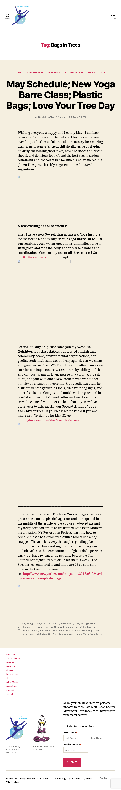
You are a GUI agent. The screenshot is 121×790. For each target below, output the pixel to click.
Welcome (10, 654)
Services (10, 662)
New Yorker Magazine (66, 627)
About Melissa (13, 658)
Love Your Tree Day (42, 627)
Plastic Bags (64, 630)
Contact (10, 690)
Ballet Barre (66, 623)
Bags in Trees (44, 623)
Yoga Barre (96, 634)
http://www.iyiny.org (36, 257)
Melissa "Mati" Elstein (53, 117)
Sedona (76, 630)
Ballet (56, 623)
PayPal (9, 694)
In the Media (12, 682)
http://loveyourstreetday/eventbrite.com (50, 420)
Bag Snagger (29, 623)
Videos (9, 670)
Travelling (77, 72)
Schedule (10, 666)
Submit (72, 762)
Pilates (34, 630)
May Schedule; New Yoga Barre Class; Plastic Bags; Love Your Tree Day (60, 94)
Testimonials (12, 674)
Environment (36, 72)
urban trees (28, 634)
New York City (57, 72)
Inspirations (11, 686)
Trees (91, 72)
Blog (8, 678)
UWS (38, 634)
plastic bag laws (48, 630)
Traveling (87, 630)
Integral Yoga (82, 623)
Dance (20, 72)
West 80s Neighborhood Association (62, 634)
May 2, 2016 (80, 117)
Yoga (101, 72)
